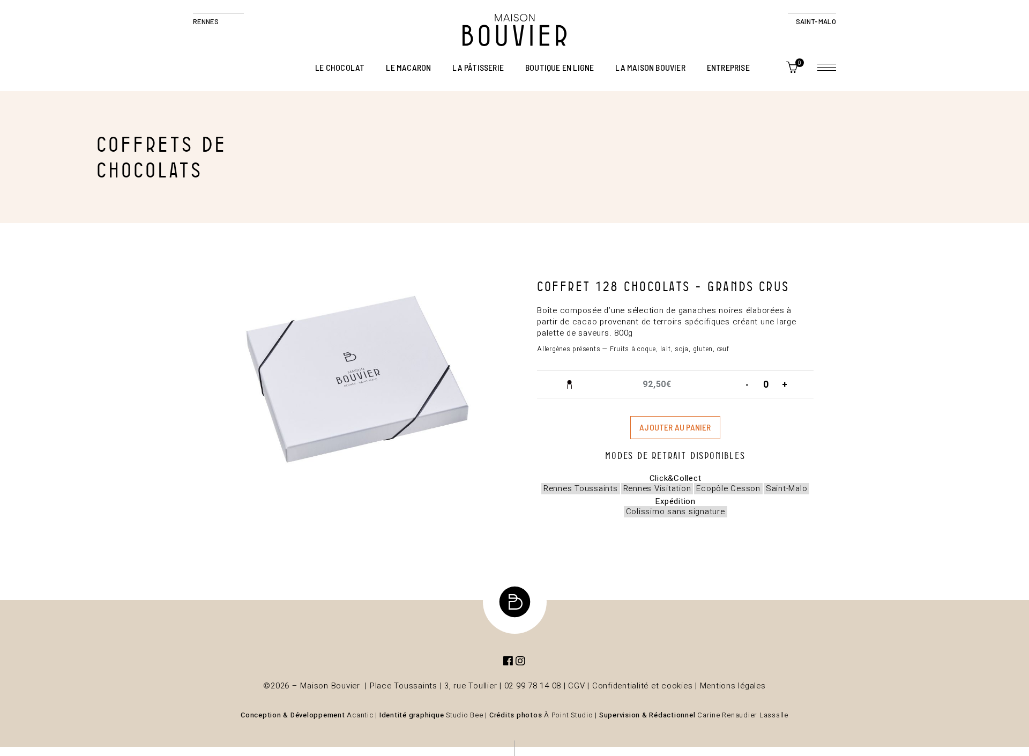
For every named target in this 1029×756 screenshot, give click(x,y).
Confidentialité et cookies (642, 686)
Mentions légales (733, 686)
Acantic (360, 715)
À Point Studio (568, 715)
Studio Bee (464, 715)
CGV (576, 686)
